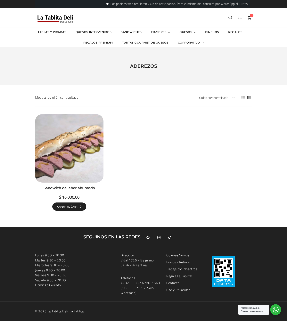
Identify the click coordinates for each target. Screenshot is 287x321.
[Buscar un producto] (230, 18)
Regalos (235, 32)
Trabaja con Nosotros (181, 269)
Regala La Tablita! (179, 276)
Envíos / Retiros (178, 262)
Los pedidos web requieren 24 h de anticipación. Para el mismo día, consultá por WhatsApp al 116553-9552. (178, 4)
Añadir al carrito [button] (69, 206)
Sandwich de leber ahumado (69, 188)
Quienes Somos (177, 255)
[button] (243, 98)
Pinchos (212, 32)
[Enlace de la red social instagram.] (158, 237)
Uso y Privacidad (178, 290)
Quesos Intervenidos (94, 32)
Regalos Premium (98, 42)
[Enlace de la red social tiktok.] (169, 237)
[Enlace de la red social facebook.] (148, 237)
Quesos (185, 32)
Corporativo (189, 42)
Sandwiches (131, 32)
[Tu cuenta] (240, 18)
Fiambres (158, 32)
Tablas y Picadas (52, 32)
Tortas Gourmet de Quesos (145, 42)
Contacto (172, 283)
